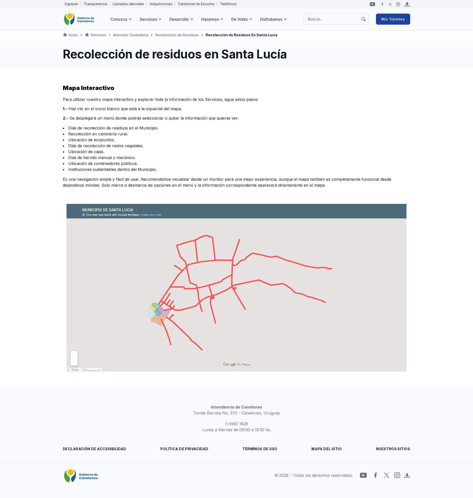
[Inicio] (79, 19)
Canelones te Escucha (196, 4)
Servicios (148, 19)
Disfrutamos (271, 19)
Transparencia (95, 4)
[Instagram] (398, 4)
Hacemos (210, 19)
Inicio (73, 35)
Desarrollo (179, 19)
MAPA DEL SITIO (326, 449)
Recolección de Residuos (177, 35)
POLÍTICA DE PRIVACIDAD (184, 449)
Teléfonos (228, 4)
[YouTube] (372, 4)
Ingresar (71, 4)
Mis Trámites (393, 19)
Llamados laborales (128, 4)
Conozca (118, 19)
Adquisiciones (161, 4)
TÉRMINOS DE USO (259, 449)
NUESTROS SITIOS (393, 449)
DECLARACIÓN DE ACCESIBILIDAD (94, 449)
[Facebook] (382, 4)
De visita (239, 19)
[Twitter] (390, 4)
